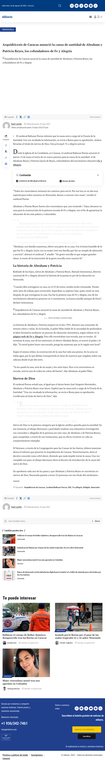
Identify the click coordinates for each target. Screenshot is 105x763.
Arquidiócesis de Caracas (34, 487)
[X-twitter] (81, 6)
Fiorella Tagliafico (66, 643)
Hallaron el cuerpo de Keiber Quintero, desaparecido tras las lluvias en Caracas (50, 535)
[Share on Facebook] (16, 117)
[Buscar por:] (49, 521)
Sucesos (20, 564)
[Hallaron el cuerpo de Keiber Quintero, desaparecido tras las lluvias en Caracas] (9, 539)
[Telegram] (91, 6)
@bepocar (30, 415)
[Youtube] (86, 6)
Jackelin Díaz (12, 643)
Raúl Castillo (16, 124)
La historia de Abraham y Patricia (32, 181)
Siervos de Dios (68, 181)
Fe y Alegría (77, 487)
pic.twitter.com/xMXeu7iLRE (32, 237)
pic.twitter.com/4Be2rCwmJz (53, 415)
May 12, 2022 (70, 242)
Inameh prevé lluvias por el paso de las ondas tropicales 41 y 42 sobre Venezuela (50, 548)
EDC (69, 487)
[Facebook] (77, 6)
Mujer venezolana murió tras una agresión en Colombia (40, 560)
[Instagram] (72, 6)
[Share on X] (20, 117)
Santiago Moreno (13, 689)
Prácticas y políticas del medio (15, 755)
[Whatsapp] (95, 6)
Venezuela (8, 29)
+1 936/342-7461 (14, 723)
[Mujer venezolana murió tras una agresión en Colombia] (9, 563)
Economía (20, 578)
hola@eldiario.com (9, 729)
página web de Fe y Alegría (28, 336)
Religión (86, 487)
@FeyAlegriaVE (28, 223)
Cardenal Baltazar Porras (56, 487)
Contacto (6, 758)
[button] (60, 5)
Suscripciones (37, 755)
